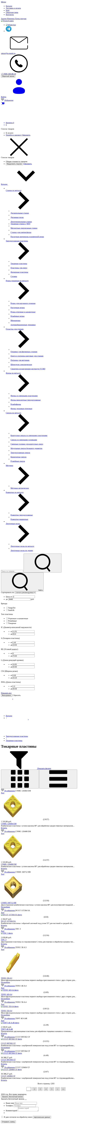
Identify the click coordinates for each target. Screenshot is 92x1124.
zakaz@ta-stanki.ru (8, 53)
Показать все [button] (6, 693)
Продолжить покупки (14, 164)
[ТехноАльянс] (7, 21)
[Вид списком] (58, 779)
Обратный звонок (8, 76)
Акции (4, 19)
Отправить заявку (8, 1122)
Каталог (4, 184)
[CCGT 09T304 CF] (11, 1053)
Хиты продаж (20, 19)
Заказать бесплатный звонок (12, 1097)
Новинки (11, 19)
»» (63, 1089)
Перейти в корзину (14, 135)
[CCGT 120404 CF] (11, 1070)
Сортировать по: (8, 592)
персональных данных (42, 1117)
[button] (8, 791)
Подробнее (5, 907)
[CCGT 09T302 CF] (11, 1039)
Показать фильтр (44, 768)
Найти (40, 590)
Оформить (26, 135)
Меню (3, 2)
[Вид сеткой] (20, 779)
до (7, 599)
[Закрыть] (26, 1099)
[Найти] (42, 563)
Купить (4, 828)
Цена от (9, 597)
